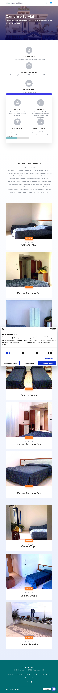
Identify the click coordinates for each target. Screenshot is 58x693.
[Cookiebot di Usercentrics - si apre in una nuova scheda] (49, 329)
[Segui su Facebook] (27, 681)
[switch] (22, 353)
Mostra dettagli (49, 358)
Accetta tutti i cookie (47, 363)
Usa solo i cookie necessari (10, 363)
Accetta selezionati (29, 363)
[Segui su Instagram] (30, 681)
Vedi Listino (29, 238)
